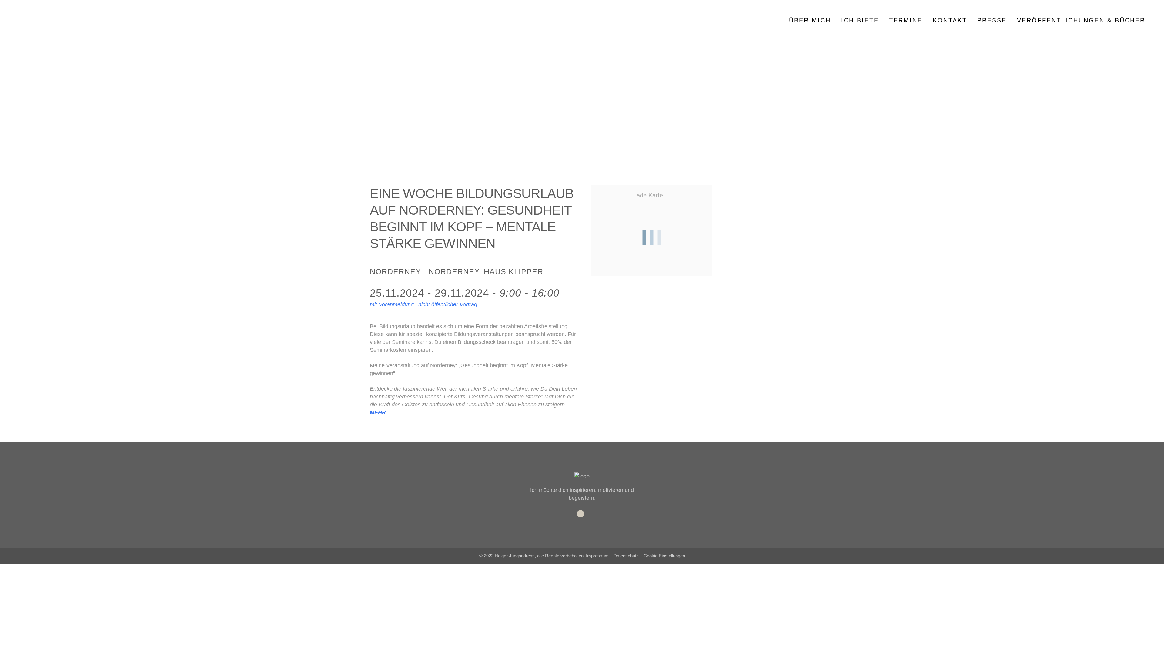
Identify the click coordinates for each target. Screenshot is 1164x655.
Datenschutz (626, 555)
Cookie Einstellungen (664, 555)
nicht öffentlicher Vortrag (447, 304)
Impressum (597, 555)
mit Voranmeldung (392, 304)
